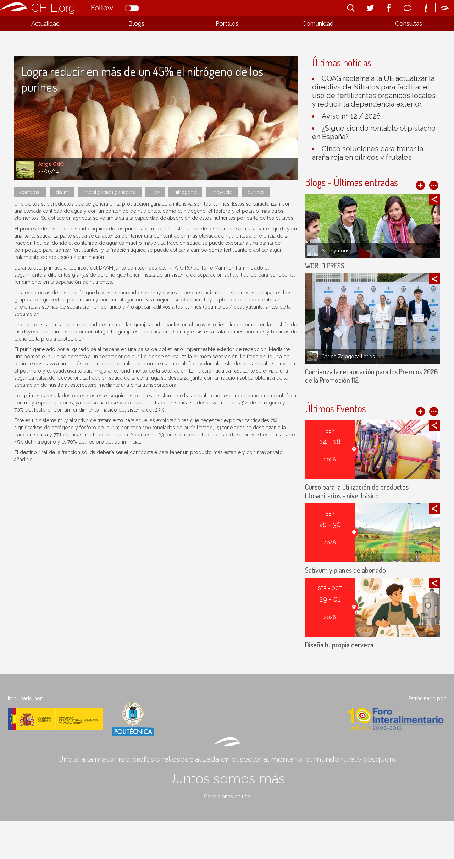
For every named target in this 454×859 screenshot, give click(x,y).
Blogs (136, 23)
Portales (227, 23)
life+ (155, 192)
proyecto (222, 192)
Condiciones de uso (227, 796)
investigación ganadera (109, 192)
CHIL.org (53, 7)
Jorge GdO (51, 164)
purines (256, 192)
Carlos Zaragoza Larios (348, 356)
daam (62, 192)
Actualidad (45, 23)
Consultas (408, 23)
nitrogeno (185, 192)
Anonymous (335, 251)
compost (30, 192)
